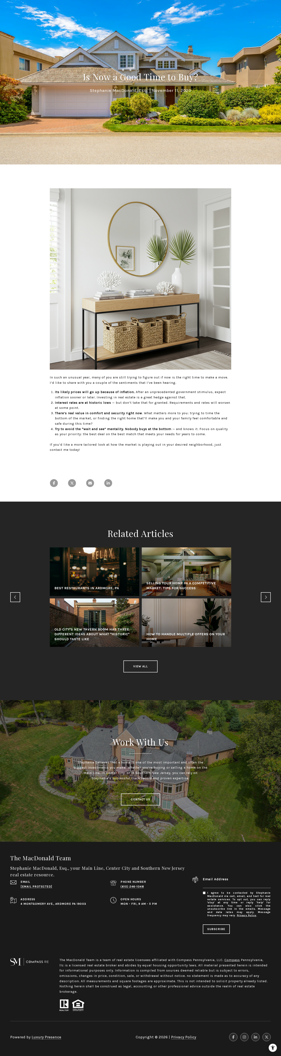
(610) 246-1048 (132, 886)
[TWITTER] (266, 1037)
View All (140, 666)
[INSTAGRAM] (244, 1037)
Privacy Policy (247, 915)
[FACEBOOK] (233, 1037)
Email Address (216, 879)
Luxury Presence (46, 1037)
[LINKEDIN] (255, 1037)
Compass (232, 960)
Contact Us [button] (140, 799)
